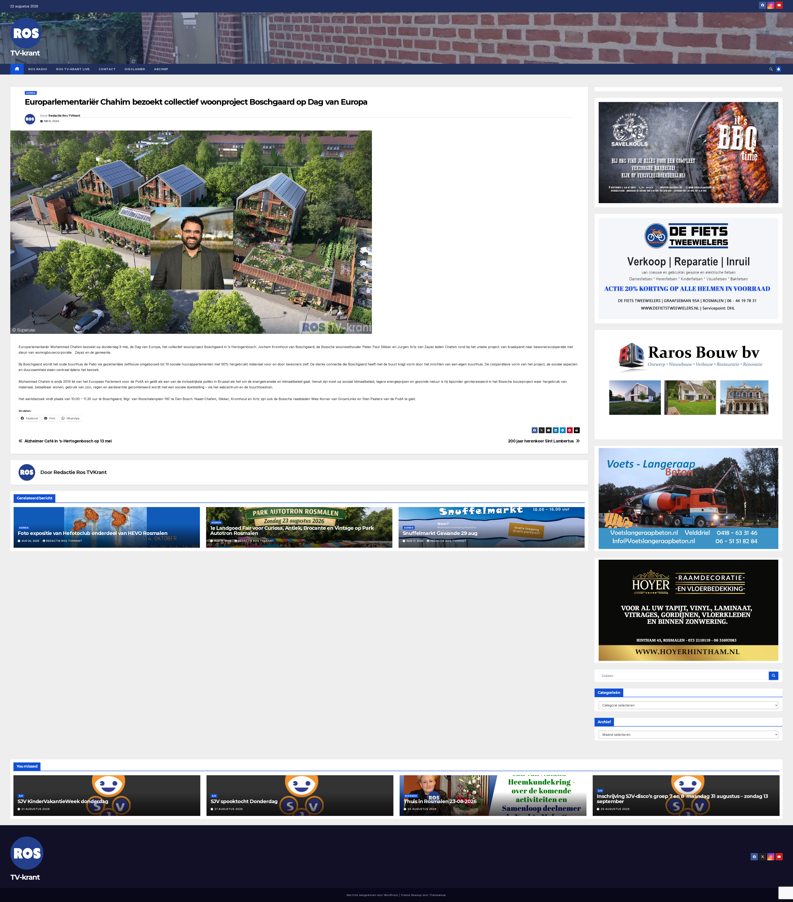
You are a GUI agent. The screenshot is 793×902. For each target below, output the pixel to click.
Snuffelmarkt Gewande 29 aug (440, 533)
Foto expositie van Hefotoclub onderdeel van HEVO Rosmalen (92, 533)
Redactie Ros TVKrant (64, 115)
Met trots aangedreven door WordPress (373, 895)
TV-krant (25, 53)
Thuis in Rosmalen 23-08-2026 (440, 801)
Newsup (416, 895)
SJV (21, 796)
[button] (771, 69)
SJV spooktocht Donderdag (244, 801)
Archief (161, 69)
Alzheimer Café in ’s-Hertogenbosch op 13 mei (68, 441)
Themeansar (437, 895)
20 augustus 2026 (422, 809)
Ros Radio (37, 69)
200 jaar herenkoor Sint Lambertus (541, 441)
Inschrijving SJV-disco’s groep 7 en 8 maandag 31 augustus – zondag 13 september (682, 798)
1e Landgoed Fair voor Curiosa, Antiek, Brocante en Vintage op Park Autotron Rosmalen (292, 530)
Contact (107, 69)
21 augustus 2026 (35, 809)
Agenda (31, 93)
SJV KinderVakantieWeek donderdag (63, 801)
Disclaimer (135, 69)
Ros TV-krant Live (73, 69)
